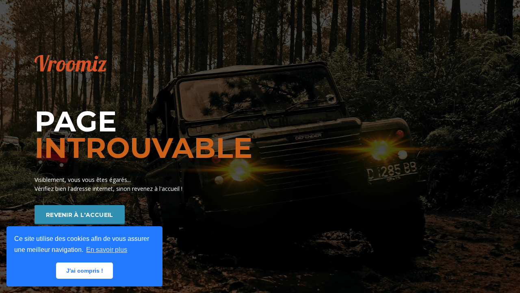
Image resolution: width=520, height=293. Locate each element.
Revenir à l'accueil (79, 215)
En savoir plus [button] (106, 249)
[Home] (71, 62)
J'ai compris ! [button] (84, 270)
